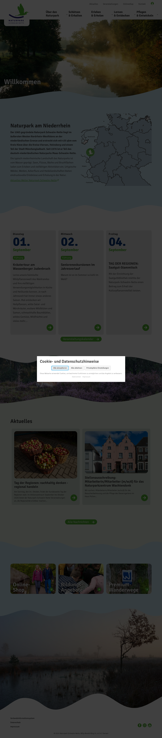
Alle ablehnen (76, 368)
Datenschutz (76, 377)
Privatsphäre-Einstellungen (97, 368)
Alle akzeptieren (60, 368)
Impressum (86, 377)
